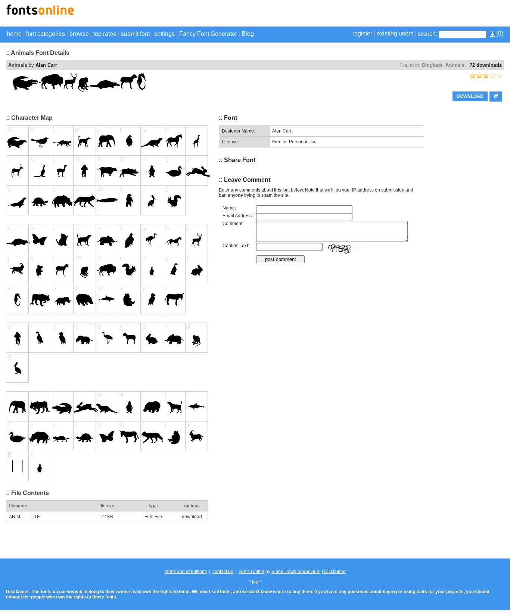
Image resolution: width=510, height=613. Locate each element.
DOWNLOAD (470, 96)
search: (427, 34)
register (362, 33)
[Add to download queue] (495, 96)
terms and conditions (186, 571)
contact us (222, 571)
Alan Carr (46, 65)
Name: (229, 208)
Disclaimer (334, 571)
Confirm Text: (236, 245)
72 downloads (486, 65)
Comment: (233, 223)
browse (79, 34)
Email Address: (238, 215)
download (192, 516)
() (499, 33)
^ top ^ (255, 582)
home (14, 34)
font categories (45, 34)
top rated (104, 34)
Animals (454, 65)
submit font (135, 34)
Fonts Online (251, 571)
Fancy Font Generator (208, 34)
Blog (248, 34)
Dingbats (432, 65)
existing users (395, 33)
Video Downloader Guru (296, 571)
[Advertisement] (416, 14)
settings (164, 34)
